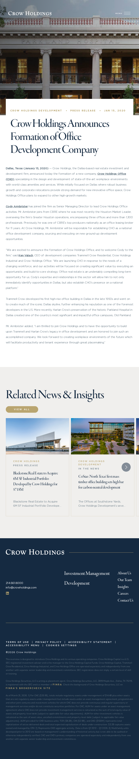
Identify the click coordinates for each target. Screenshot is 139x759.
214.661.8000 (14, 582)
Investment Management (87, 573)
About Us (124, 573)
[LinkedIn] (7, 593)
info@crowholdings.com (21, 587)
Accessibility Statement (90, 642)
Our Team (125, 580)
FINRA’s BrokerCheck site (28, 688)
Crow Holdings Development (36, 110)
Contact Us (125, 600)
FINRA (57, 684)
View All (22, 409)
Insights (123, 587)
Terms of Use (17, 642)
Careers (123, 593)
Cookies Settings (61, 645)
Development (77, 583)
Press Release (83, 110)
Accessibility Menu (23, 645)
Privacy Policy (48, 642)
